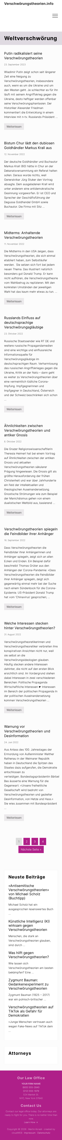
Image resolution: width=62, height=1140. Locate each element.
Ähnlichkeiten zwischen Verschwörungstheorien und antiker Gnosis (27, 430)
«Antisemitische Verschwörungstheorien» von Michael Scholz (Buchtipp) (28, 892)
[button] (55, 15)
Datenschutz (43, 1133)
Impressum (29, 1133)
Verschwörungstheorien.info (28, 4)
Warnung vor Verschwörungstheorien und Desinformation (27, 731)
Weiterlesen (14, 127)
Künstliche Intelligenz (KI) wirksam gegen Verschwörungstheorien (29, 925)
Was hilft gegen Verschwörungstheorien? (28, 955)
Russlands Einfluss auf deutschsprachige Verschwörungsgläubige (23, 322)
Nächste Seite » (31, 850)
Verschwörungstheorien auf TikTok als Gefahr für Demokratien (30, 1011)
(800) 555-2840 (31, 1087)
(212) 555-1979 (31, 1091)
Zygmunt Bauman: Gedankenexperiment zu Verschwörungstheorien (28, 984)
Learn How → (31, 1122)
